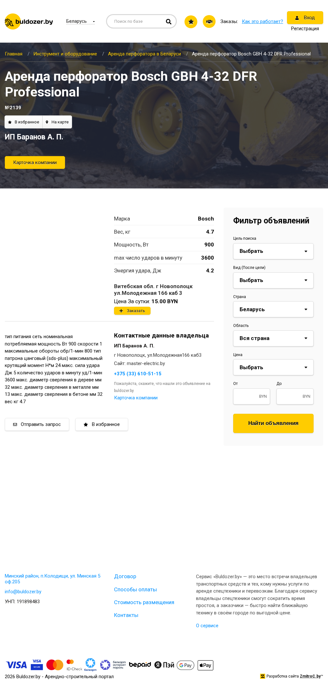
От (235, 383)
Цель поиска (244, 238)
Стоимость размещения (144, 602)
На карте (60, 122)
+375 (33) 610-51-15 (137, 374)
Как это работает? (262, 21)
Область (241, 325)
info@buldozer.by (23, 592)
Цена (237, 355)
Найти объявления (273, 423)
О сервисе (207, 626)
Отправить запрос (41, 424)
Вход (309, 18)
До (279, 383)
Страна (239, 297)
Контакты (126, 615)
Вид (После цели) (249, 267)
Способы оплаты (135, 589)
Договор (125, 576)
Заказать (136, 310)
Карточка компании (35, 162)
